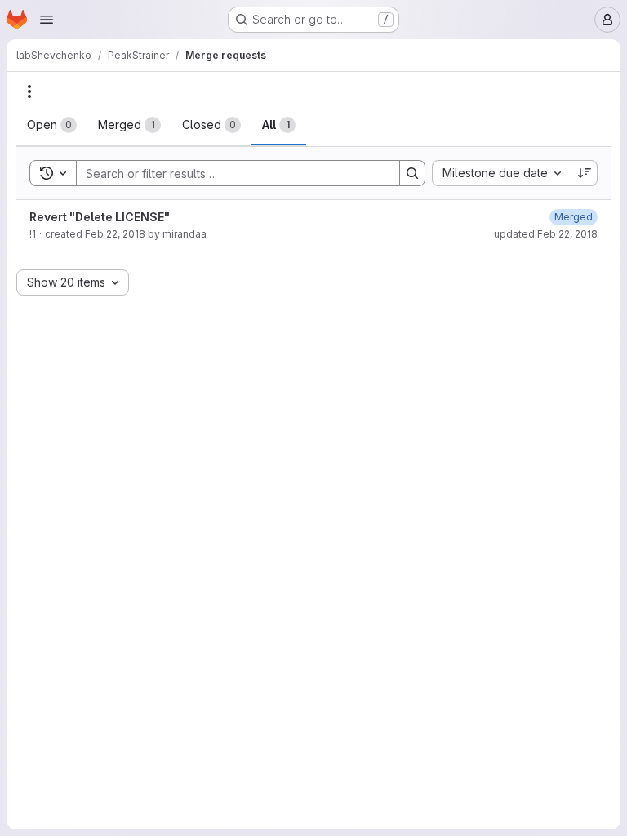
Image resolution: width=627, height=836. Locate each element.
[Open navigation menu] (46, 20)
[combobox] (501, 173)
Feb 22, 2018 (115, 234)
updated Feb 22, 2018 (546, 234)
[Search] (412, 173)
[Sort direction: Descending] (584, 173)
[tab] (51, 124)
